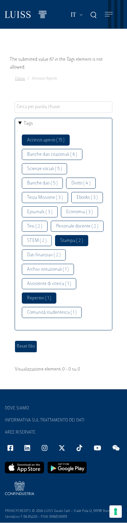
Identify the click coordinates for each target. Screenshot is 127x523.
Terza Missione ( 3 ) (45, 197)
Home (20, 79)
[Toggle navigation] (109, 14)
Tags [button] (28, 123)
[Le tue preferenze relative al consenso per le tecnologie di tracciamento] (115, 511)
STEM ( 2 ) (37, 240)
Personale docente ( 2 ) (77, 226)
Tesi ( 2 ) (34, 226)
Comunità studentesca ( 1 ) (52, 312)
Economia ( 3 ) (79, 212)
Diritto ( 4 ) (81, 183)
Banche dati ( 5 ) (42, 183)
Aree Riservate (20, 433)
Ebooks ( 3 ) (87, 197)
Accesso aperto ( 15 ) (45, 140)
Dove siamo (17, 408)
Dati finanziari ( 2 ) (44, 255)
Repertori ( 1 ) (39, 298)
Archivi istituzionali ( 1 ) (48, 269)
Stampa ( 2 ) (71, 240)
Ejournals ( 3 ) (39, 212)
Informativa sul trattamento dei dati (45, 420)
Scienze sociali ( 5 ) (44, 168)
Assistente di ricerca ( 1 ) (49, 283)
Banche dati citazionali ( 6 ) (52, 154)
